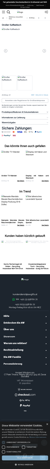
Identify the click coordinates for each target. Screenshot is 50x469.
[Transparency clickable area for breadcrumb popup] (16, 18)
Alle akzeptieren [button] (25, 458)
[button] (25, 464)
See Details (20, 181)
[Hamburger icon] (3, 12)
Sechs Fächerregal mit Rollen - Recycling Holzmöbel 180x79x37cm (13, 266)
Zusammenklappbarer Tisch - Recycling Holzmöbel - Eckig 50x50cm (37, 266)
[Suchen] (8, 12)
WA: (26, 299)
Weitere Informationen (37, 437)
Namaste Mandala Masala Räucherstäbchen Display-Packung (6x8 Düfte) (12, 222)
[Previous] (39, 18)
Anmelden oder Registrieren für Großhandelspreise (25, 100)
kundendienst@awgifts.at (25, 294)
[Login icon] (46, 12)
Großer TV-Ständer (9, 176)
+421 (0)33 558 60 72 (25, 304)
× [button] (47, 424)
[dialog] (25, 445)
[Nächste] (45, 18)
